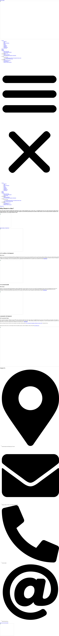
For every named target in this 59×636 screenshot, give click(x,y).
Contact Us (5, 45)
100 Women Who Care (7, 60)
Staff (4, 42)
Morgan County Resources (8, 62)
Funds (3, 49)
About (3, 40)
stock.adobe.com (36, 325)
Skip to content (2, 0)
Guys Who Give (6, 61)
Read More (45, 258)
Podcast (5, 44)
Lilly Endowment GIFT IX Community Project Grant (13, 200)
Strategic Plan (6, 47)
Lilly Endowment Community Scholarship (10, 55)
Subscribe (5, 46)
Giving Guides (6, 195)
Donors (3, 50)
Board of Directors (6, 185)
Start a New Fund (6, 51)
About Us (5, 41)
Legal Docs (5, 190)
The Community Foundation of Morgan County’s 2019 (34, 323)
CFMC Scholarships (7, 54)
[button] (29, 122)
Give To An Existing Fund (7, 52)
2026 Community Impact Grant (8, 58)
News (4, 43)
